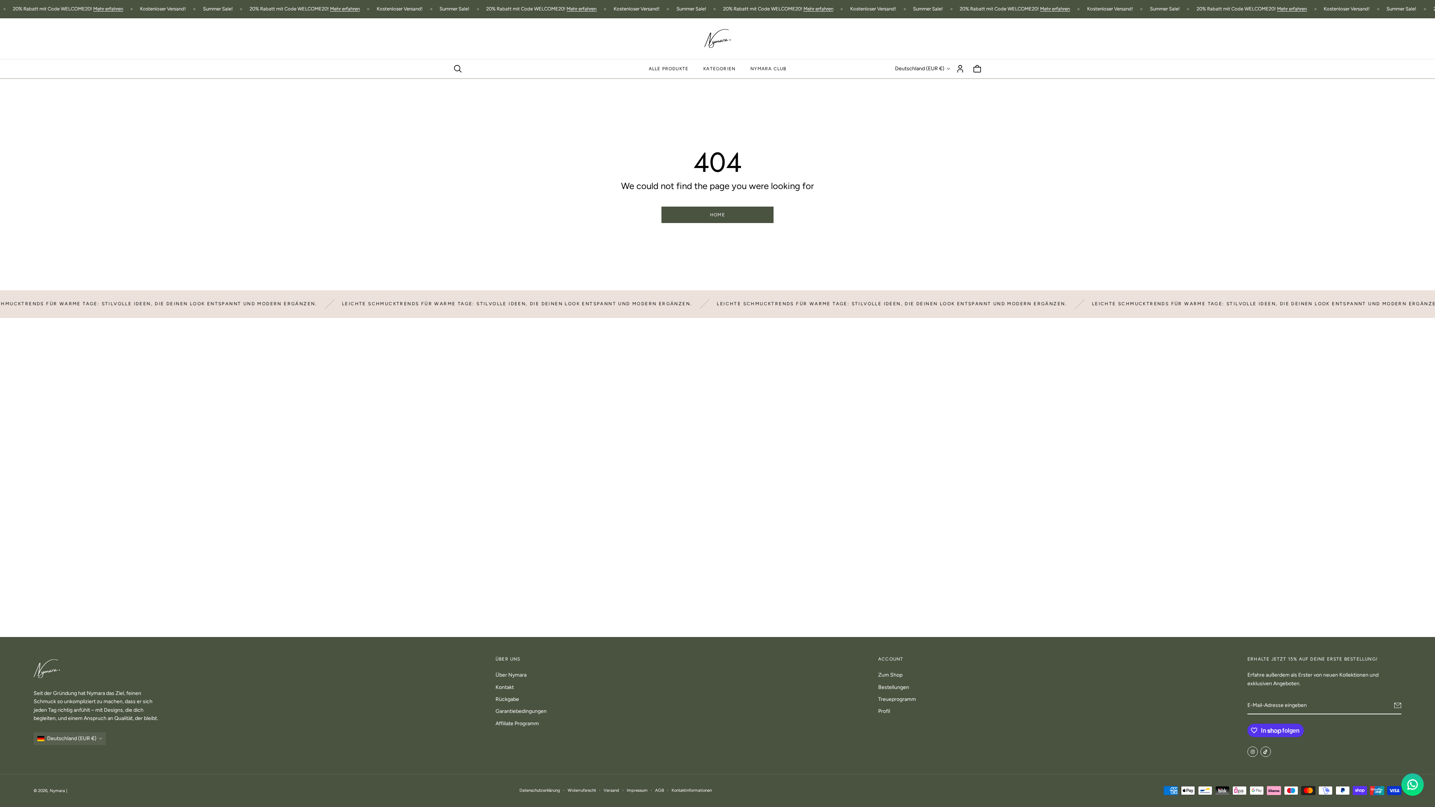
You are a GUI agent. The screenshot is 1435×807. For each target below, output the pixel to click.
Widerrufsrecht (582, 790)
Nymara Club (768, 68)
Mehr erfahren (82, 9)
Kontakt (505, 687)
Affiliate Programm (517, 723)
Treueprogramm (897, 699)
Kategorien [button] (719, 68)
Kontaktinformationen (692, 790)
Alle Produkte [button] (669, 68)
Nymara (57, 790)
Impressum (637, 790)
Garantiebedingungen (521, 711)
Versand (611, 790)
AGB (659, 790)
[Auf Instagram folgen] (1252, 751)
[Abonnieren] (1397, 705)
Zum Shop (890, 675)
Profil (884, 711)
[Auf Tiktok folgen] (1265, 751)
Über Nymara (511, 675)
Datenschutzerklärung (539, 790)
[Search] (458, 68)
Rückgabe (507, 699)
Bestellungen (893, 687)
